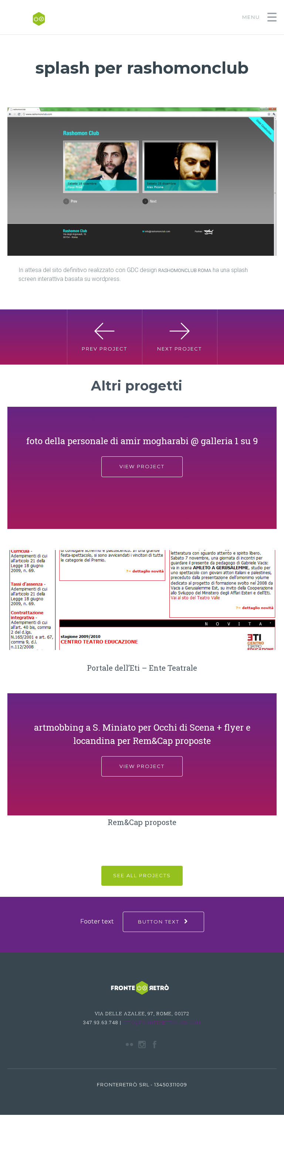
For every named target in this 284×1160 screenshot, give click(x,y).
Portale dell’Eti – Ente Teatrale (142, 668)
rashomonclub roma (184, 270)
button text (158, 922)
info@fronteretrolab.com (161, 1022)
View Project (141, 466)
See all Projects (141, 875)
